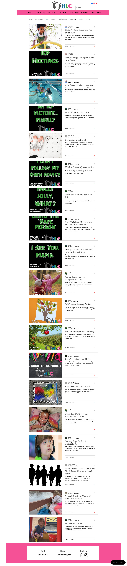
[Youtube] (96, 3)
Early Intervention (39, 19)
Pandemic (81, 19)
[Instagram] (94, 3)
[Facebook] (92, 3)
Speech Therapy (73, 19)
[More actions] (95, 27)
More (87, 19)
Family (47, 19)
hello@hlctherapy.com (64, 554)
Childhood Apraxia (63, 19)
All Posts (30, 19)
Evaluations (53, 19)
